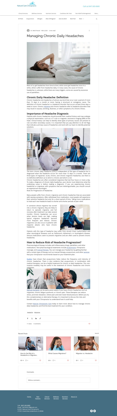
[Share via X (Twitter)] (32, 318)
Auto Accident (63, 19)
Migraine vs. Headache (84, 353)
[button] (96, 18)
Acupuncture (30, 19)
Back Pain (73, 19)
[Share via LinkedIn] (36, 318)
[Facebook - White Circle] (91, 411)
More (80, 19)
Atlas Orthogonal (50, 19)
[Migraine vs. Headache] (86, 343)
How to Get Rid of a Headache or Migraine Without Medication (28, 354)
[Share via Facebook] (27, 318)
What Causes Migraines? (57, 353)
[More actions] (89, 30)
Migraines (37, 312)
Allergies (39, 19)
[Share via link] (40, 318)
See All (97, 333)
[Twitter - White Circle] (94, 411)
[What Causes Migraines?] (58, 343)
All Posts (20, 19)
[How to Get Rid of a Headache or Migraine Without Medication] (30, 343)
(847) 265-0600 (25, 405)
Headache (30, 312)
